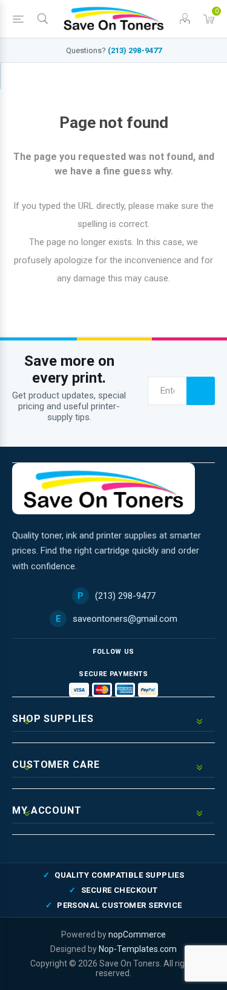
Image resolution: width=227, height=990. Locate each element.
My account (0, 76)
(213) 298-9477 (135, 50)
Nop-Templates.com (138, 949)
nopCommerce (137, 934)
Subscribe (200, 391)
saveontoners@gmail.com (125, 618)
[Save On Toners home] (103, 488)
